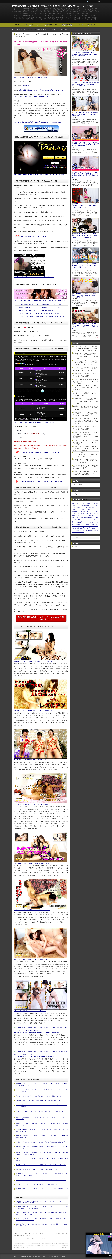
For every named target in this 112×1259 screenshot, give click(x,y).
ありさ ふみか (90, 503)
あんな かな (86, 505)
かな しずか (75, 509)
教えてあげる (21, 1235)
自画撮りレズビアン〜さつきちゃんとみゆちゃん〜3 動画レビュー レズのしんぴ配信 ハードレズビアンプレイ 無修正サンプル (85, 473)
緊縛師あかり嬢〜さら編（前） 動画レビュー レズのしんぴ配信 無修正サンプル (36, 1169)
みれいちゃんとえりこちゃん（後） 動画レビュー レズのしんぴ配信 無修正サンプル (37, 1184)
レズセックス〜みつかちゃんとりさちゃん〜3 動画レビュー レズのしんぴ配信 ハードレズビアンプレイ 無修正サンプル (85, 393)
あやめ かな (84, 503)
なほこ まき (82, 515)
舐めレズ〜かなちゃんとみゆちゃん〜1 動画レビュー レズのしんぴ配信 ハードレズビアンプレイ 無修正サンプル (85, 387)
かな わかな (85, 511)
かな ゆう (76, 511)
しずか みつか (78, 513)
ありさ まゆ (81, 505)
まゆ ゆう (78, 517)
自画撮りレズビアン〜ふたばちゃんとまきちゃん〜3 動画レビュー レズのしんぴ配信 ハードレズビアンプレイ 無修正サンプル (85, 414)
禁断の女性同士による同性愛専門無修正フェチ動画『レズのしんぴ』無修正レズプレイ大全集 (53, 6)
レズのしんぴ (54, 1233)
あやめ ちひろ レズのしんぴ (38, 1238)
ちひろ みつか (92, 513)
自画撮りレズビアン (30, 1235)
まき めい (74, 517)
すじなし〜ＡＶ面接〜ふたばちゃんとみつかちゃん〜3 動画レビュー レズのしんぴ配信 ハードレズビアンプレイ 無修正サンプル (85, 454)
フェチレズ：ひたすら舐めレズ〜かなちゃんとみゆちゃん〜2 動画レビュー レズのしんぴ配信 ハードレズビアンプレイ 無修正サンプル (85, 362)
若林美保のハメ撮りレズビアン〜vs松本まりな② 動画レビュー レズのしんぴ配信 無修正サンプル (41, 1165)
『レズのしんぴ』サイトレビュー (31, 25)
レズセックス (87, 519)
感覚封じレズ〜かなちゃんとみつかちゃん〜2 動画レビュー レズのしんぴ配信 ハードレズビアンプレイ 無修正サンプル (85, 381)
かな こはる (91, 507)
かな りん (81, 511)
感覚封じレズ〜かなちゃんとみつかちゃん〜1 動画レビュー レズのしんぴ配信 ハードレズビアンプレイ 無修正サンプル (85, 407)
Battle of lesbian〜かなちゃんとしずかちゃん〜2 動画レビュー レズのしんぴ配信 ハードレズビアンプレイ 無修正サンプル (55, 1245)
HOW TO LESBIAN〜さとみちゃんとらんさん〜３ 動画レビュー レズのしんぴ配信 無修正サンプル (41, 1180)
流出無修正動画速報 (67, 25)
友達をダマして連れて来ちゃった (90, 522)
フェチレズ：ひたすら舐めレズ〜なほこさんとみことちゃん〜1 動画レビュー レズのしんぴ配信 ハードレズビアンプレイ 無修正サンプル (85, 348)
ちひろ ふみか (85, 513)
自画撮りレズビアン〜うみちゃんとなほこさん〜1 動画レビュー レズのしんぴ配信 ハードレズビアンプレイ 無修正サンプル (85, 448)
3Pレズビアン (18, 1233)
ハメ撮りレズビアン (45, 1233)
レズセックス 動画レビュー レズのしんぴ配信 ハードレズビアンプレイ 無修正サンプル (38, 1100)
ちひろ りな (76, 515)
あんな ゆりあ (93, 505)
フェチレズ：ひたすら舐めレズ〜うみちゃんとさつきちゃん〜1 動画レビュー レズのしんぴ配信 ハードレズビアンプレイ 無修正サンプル (85, 369)
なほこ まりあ (88, 515)
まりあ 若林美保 (84, 517)
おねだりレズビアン (34, 1233)
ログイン (75, 546)
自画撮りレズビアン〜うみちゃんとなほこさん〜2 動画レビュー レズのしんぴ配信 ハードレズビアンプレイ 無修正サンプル (85, 375)
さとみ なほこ (92, 511)
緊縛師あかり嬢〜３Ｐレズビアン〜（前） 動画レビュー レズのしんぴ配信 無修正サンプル (39, 1096)
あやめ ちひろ (25, 1233)
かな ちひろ (81, 509)
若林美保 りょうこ (80, 532)
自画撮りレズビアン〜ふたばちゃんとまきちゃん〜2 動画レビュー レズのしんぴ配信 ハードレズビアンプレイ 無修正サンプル (85, 460)
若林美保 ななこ (92, 530)
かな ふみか (92, 509)
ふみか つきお (94, 515)
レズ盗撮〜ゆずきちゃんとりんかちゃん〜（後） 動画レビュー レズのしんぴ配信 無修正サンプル (41, 1142)
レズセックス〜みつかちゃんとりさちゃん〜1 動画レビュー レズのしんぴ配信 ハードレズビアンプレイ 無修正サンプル (85, 467)
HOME (17, 25)
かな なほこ (87, 509)
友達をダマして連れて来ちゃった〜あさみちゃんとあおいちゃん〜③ (85, 524)
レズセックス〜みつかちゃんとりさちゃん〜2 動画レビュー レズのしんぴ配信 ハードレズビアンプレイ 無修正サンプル (85, 442)
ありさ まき (75, 505)
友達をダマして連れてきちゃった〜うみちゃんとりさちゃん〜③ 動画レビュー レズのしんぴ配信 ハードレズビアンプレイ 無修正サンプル (27, 1245)
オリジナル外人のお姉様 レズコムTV (85, 25)
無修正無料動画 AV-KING (51, 25)
